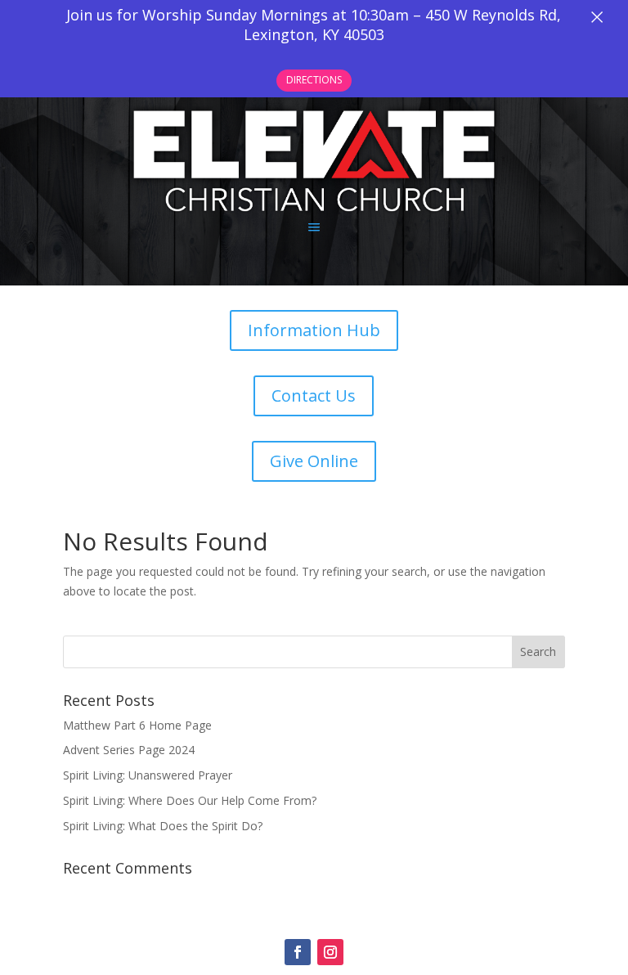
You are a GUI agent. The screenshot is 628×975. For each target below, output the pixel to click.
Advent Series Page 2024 (129, 749)
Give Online (314, 461)
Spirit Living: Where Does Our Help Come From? (189, 800)
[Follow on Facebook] (298, 952)
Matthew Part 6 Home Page (137, 725)
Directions (314, 80)
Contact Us (313, 395)
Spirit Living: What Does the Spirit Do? (162, 825)
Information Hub (314, 330)
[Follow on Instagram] (330, 952)
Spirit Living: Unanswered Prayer (147, 775)
